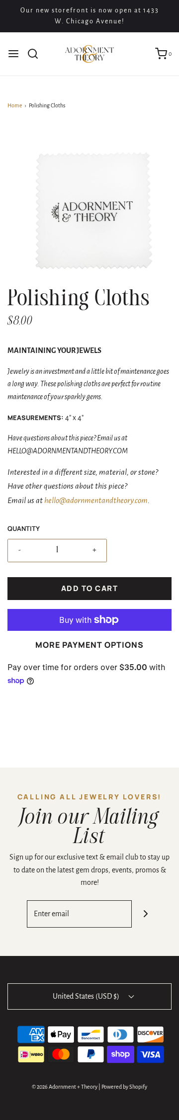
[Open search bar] (36, 53)
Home (14, 105)
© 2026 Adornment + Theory (64, 1087)
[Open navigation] (13, 53)
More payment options (89, 644)
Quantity (23, 528)
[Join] (145, 914)
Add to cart (89, 588)
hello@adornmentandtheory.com (96, 500)
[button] (89, 207)
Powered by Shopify (124, 1087)
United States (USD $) (87, 996)
